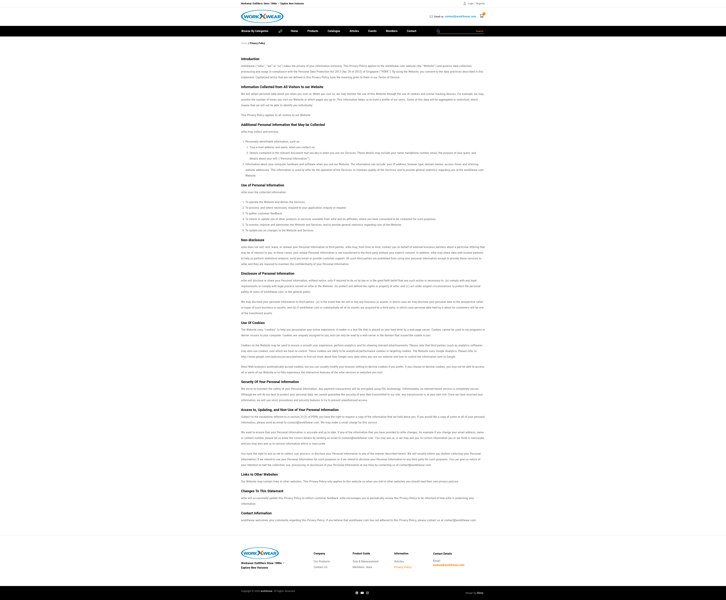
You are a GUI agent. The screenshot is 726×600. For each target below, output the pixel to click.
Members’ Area (362, 567)
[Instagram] (367, 593)
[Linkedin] (357, 593)
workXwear (266, 591)
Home (244, 43)
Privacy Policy (403, 567)
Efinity (480, 593)
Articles (399, 562)
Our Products (322, 562)
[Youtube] (362, 593)
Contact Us (320, 567)
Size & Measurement (366, 562)
